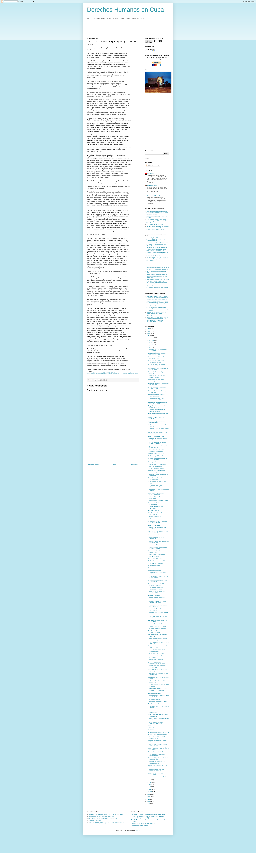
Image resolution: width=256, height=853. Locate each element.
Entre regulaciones (153, 462)
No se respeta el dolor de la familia (157, 777)
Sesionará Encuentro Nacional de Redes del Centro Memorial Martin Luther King (157, 268)
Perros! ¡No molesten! (154, 712)
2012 (148, 796)
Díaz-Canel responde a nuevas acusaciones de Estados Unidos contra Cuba (157, 287)
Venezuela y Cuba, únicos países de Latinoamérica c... (158, 433)
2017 (148, 329)
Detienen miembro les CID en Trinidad (158, 732)
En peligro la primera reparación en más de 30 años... (157, 617)
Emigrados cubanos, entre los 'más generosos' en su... (157, 406)
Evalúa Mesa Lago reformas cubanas (158, 500)
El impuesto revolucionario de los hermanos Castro (157, 762)
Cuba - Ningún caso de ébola (156, 436)
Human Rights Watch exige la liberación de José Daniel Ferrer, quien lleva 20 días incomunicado (157, 239)
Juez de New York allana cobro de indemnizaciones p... (157, 766)
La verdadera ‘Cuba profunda (156, 545)
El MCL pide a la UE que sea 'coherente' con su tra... (156, 770)
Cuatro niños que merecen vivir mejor (158, 561)
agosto (150, 347)
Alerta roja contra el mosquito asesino (158, 535)
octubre (150, 342)
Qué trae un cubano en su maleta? (157, 628)
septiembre (151, 345)
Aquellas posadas (153, 568)
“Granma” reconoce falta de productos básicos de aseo (158, 541)
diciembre (151, 338)
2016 (148, 331)
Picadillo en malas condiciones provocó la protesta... (156, 631)
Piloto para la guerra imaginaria (156, 690)
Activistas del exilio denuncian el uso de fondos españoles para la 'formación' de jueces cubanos (157, 259)
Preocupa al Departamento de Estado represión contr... (158, 758)
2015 (148, 333)
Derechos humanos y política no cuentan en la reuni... (157, 598)
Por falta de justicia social (155, 558)
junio (149, 782)
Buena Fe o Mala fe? (153, 510)
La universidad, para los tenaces (157, 624)
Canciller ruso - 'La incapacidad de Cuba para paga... (157, 745)
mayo (150, 784)
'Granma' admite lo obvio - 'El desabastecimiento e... (156, 584)
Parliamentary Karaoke (94, 820)
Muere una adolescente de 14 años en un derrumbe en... (158, 748)
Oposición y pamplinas (154, 595)
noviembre (151, 340)
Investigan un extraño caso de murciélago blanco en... (156, 380)
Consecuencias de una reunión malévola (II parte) (156, 555)
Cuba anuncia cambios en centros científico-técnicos (157, 439)
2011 (148, 799)
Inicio (114, 464)
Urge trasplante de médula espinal (157, 688)
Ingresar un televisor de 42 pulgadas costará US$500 (158, 446)
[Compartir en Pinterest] (106, 380)
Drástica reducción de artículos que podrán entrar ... (157, 391)
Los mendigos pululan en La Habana (158, 701)
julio (149, 780)
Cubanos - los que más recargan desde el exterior (157, 421)
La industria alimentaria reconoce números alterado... (157, 410)
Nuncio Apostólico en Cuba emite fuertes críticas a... (157, 666)
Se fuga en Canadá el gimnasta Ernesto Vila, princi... (156, 361)
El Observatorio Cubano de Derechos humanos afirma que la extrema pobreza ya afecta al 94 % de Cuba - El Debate (157, 297)
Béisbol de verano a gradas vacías (157, 464)
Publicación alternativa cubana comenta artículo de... (156, 365)
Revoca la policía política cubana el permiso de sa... (157, 551)
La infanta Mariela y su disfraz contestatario (156, 507)
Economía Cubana (152, 185)
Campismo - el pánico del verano (157, 704)
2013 (148, 794)
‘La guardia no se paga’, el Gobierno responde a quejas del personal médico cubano (157, 221)
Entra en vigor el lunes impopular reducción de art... (157, 376)
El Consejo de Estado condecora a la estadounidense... (158, 395)
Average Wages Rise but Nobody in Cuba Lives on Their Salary (105, 814)
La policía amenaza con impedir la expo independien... (157, 459)
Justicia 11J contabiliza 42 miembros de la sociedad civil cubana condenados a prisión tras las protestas (157, 254)
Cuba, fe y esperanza (154, 525)
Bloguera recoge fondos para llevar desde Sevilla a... (157, 620)
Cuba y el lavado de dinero (155, 659)
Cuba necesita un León (154, 570)
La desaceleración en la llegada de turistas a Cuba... (157, 387)
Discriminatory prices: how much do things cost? (101, 816)
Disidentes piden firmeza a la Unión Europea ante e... (157, 646)
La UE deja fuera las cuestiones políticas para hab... (156, 755)
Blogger (138, 830)
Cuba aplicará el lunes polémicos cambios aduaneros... (157, 353)
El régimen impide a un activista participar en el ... (156, 737)
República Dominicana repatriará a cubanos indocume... (157, 522)
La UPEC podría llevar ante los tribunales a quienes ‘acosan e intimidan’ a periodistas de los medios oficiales (157, 228)
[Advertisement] (123, 29)
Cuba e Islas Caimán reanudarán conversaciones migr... (157, 602)
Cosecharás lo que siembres (156, 653)
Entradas (149, 165)
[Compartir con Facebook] (104, 380)
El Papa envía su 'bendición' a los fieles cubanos (157, 773)
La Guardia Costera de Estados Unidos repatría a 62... (156, 399)
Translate (158, 51)
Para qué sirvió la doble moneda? (157, 626)
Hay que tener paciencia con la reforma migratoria (156, 650)
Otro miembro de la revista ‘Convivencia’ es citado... (155, 486)
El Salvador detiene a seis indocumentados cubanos (156, 467)
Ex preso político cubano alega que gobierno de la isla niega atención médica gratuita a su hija (147, 817)
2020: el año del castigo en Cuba (155, 224)
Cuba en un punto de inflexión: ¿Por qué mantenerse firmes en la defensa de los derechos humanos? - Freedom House (157, 302)
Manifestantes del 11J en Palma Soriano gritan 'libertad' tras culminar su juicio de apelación (157, 244)
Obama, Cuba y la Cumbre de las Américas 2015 (157, 592)
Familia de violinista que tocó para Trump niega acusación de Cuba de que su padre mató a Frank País (106, 823)
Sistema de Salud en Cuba (154, 196)
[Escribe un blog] (101, 380)
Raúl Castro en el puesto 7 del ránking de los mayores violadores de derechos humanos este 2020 (157, 212)
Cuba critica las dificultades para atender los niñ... (157, 478)
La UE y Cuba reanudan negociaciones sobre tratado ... (157, 662)
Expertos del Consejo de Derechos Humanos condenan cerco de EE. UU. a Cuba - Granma (157, 314)
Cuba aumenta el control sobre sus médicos (143, 823)
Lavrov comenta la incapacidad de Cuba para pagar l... (157, 639)
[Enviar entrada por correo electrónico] (95, 379)
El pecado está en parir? (154, 516)
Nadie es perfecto (153, 519)
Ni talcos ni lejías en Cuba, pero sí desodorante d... (157, 497)
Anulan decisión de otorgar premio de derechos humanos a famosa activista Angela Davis (156, 276)
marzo (150, 789)
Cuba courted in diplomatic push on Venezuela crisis (102, 818)
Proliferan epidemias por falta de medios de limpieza (157, 443)
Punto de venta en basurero (155, 563)
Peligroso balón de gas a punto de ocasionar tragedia (157, 548)
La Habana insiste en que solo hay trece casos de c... (157, 580)
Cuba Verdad (150, 174)
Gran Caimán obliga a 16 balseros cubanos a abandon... (157, 402)
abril (149, 787)
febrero (150, 791)
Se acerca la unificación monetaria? (158, 734)
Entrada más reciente (93, 464)
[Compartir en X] (103, 380)
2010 (148, 801)
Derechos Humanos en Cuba (125, 9)
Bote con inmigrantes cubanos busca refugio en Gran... (158, 577)
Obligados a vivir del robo (155, 699)
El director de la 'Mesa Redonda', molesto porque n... (157, 471)
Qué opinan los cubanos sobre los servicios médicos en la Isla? (148, 814)
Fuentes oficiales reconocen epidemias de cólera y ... (155, 723)
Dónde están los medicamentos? (140, 825)
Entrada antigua (134, 464)
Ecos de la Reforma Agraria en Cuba (158, 710)
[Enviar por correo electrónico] (99, 380)
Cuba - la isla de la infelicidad (156, 752)
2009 (148, 804)
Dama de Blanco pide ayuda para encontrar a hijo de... (157, 493)
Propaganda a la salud (154, 565)
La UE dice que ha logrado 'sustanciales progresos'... (155, 588)
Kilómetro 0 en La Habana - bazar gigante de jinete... (157, 357)
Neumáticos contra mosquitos (156, 453)
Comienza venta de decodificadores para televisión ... (158, 674)
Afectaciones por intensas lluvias (157, 456)
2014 (148, 336)
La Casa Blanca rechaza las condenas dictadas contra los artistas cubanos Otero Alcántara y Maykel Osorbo (157, 249)
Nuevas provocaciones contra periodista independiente (156, 450)
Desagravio (151, 730)
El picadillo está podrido (154, 693)
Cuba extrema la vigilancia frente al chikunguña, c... (157, 538)
